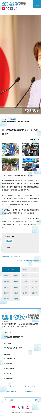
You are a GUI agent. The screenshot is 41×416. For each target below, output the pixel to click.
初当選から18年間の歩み (14, 337)
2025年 (34, 269)
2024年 (6, 275)
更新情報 (7, 354)
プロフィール (8, 332)
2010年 (25, 293)
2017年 (34, 281)
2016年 (6, 287)
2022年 (25, 275)
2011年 (16, 293)
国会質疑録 (10, 368)
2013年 (34, 287)
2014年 (25, 287)
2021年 (34, 275)
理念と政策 (7, 343)
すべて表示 (11, 269)
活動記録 (9, 241)
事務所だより (11, 358)
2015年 (16, 287)
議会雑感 (9, 378)
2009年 (34, 293)
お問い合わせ (29, 391)
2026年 (25, 269)
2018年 (25, 281)
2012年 (6, 293)
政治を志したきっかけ (14, 348)
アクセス (11, 386)
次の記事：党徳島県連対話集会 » (27, 260)
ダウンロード (11, 391)
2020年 (6, 281)
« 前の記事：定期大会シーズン (12, 256)
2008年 (6, 299)
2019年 (16, 281)
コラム (8, 373)
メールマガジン (29, 386)
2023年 (16, 275)
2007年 (16, 299)
